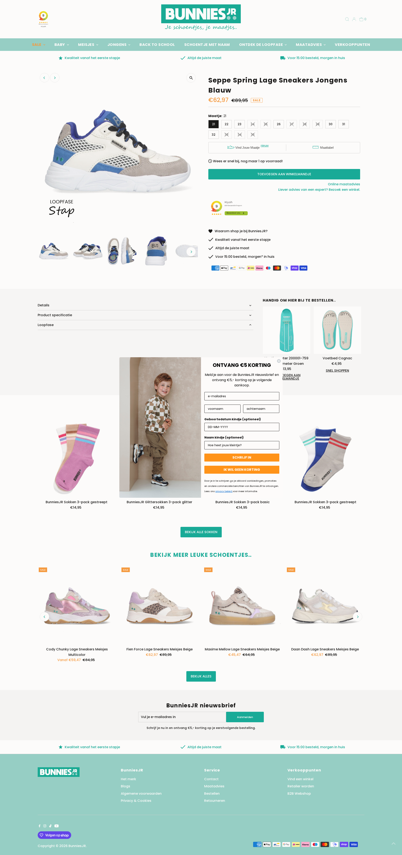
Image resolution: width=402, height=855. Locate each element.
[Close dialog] (279, 361)
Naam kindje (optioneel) (224, 437)
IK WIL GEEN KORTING (242, 469)
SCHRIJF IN (241, 457)
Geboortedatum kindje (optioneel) (232, 419)
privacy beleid (224, 491)
